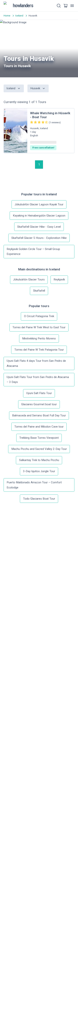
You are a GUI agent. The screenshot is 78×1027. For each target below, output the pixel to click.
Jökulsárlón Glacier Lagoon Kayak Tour (39, 204)
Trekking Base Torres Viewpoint (39, 437)
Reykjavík (59, 279)
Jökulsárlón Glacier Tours (29, 279)
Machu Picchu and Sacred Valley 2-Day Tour (39, 449)
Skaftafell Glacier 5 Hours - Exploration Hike (39, 238)
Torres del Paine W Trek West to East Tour (39, 327)
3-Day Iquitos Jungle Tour (39, 471)
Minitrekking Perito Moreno (39, 338)
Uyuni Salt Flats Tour (39, 393)
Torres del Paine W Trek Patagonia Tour (39, 349)
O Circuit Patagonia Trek (39, 316)
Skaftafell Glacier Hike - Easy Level (39, 226)
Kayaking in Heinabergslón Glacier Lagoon (39, 215)
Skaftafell (39, 290)
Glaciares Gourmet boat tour (39, 404)
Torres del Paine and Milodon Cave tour (39, 426)
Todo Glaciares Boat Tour (39, 498)
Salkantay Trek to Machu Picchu (39, 460)
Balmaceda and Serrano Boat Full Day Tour (39, 415)
